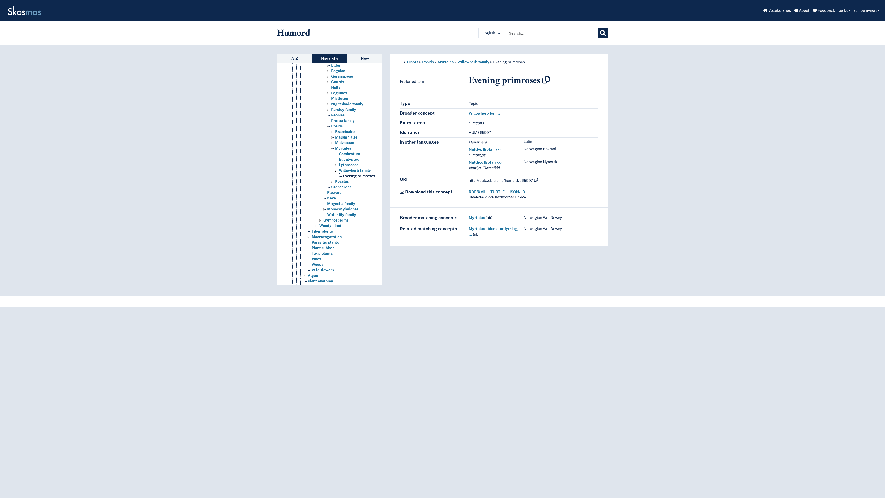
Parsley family (343, 109)
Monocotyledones (342, 209)
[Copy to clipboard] (546, 79)
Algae (313, 275)
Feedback (826, 10)
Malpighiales (346, 137)
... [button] (401, 62)
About (803, 10)
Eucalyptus (349, 159)
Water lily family (341, 215)
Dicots (412, 62)
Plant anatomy (320, 281)
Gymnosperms (335, 220)
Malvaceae (344, 143)
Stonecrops (341, 187)
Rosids (337, 126)
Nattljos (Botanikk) (485, 162)
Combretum (349, 154)
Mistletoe (339, 98)
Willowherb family (355, 170)
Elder (336, 65)
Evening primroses (359, 176)
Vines (316, 259)
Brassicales (345, 132)
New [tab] (365, 58)
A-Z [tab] (294, 58)
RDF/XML (477, 192)
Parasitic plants (325, 242)
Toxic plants (322, 253)
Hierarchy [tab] (329, 58)
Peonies (338, 115)
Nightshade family (347, 104)
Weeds (317, 264)
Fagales (338, 71)
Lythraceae (349, 165)
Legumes (339, 93)
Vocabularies (779, 10)
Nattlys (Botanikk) (485, 149)
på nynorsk (870, 10)
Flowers (334, 192)
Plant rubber (323, 248)
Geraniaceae (342, 76)
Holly (335, 87)
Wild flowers (323, 270)
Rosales (342, 181)
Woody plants (331, 226)
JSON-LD (517, 192)
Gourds (337, 82)
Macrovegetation (327, 237)
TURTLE (497, 192)
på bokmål (848, 10)
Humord (293, 32)
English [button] (489, 33)
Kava (331, 198)
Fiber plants (322, 231)
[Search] (603, 33)
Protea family (343, 121)
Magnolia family (341, 204)
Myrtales (343, 148)
